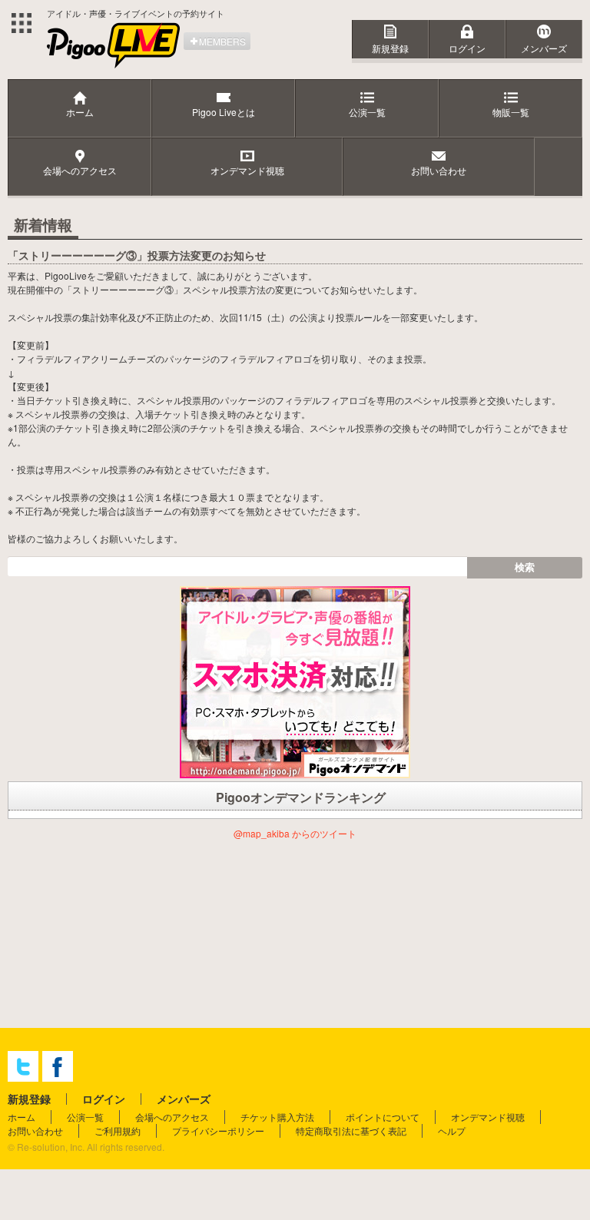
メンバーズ (544, 48)
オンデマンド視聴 (488, 1116)
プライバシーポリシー (218, 1130)
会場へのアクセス (172, 1116)
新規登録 (390, 48)
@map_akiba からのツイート (295, 833)
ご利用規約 (117, 1130)
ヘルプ (452, 1130)
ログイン (467, 48)
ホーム (21, 1116)
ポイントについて (382, 1116)
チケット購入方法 (277, 1116)
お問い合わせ (35, 1130)
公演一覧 (85, 1116)
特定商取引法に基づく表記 (351, 1130)
